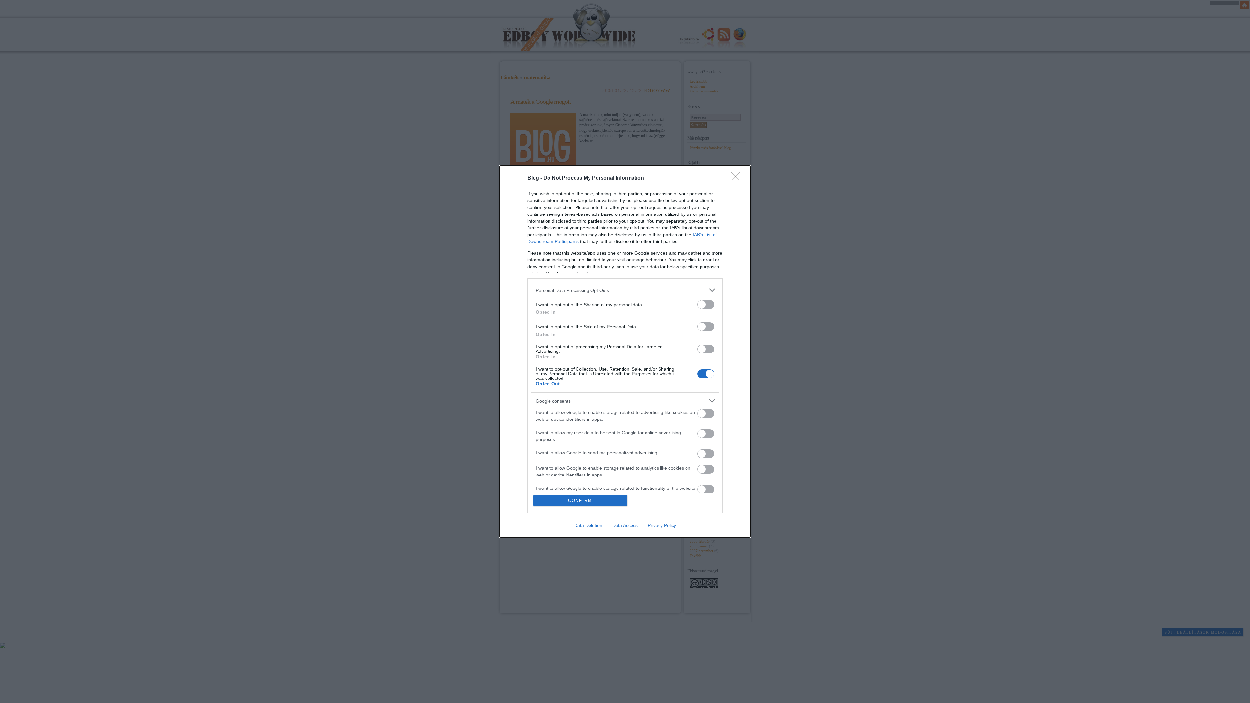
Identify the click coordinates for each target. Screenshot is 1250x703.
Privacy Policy (662, 525)
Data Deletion (588, 525)
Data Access (625, 525)
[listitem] (625, 290)
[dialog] (625, 351)
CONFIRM (580, 500)
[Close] (737, 178)
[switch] (705, 304)
